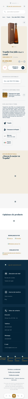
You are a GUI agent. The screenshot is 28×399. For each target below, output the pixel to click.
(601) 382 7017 (8, 330)
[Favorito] (5, 67)
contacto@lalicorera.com (11, 347)
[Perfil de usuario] (21, 396)
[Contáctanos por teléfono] (9, 396)
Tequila (8, 17)
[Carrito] (24, 6)
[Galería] (14, 33)
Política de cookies (14, 375)
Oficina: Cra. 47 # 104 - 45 (11, 318)
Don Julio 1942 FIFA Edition (11, 81)
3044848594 (8, 338)
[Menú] (4, 6)
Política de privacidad (14, 372)
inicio (4, 17)
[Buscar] (5, 12)
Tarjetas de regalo (9, 281)
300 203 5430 (8, 327)
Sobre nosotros (8, 296)
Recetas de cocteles (10, 277)
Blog (6, 299)
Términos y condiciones (14, 369)
